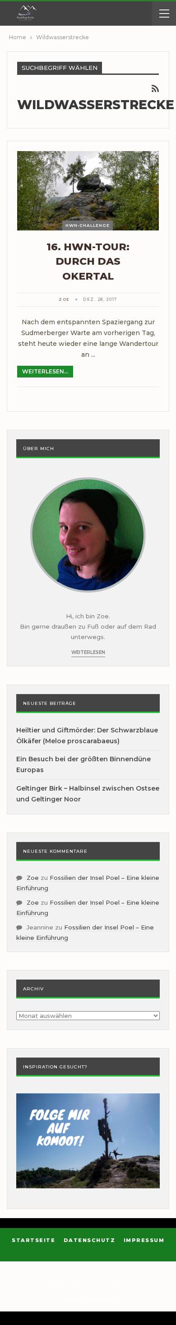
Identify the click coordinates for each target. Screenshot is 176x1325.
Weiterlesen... (45, 371)
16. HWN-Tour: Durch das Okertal (88, 261)
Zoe (33, 877)
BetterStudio (99, 1300)
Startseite (33, 1240)
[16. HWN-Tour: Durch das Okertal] (88, 190)
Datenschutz (90, 1240)
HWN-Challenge (87, 225)
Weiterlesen (88, 652)
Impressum (144, 1240)
